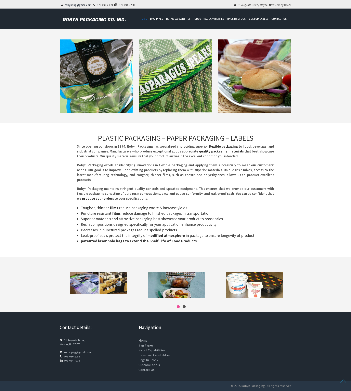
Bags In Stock (236, 19)
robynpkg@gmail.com (78, 5)
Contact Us (279, 19)
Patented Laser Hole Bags (102, 241)
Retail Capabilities (178, 19)
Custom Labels (258, 19)
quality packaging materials (221, 151)
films (114, 207)
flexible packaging (223, 146)
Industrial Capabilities (209, 19)
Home (143, 19)
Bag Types (156, 19)
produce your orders (98, 198)
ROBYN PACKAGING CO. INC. (94, 19)
